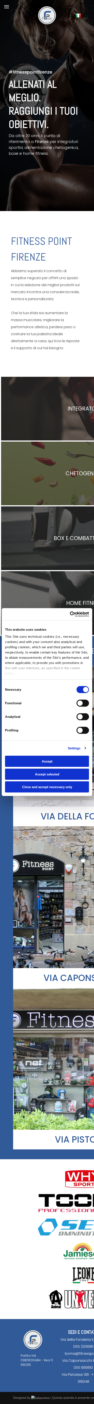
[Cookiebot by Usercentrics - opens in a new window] (70, 614)
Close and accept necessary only (47, 787)
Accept (47, 761)
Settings (74, 748)
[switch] (83, 703)
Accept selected (47, 774)
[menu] (6, 6)
